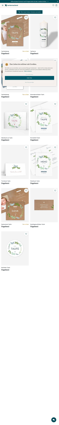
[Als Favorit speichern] (26, 18)
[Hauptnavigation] (2, 5)
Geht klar (29, 78)
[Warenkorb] (56, 5)
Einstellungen (29, 74)
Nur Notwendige (29, 82)
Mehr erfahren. (28, 71)
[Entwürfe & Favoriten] (53, 5)
